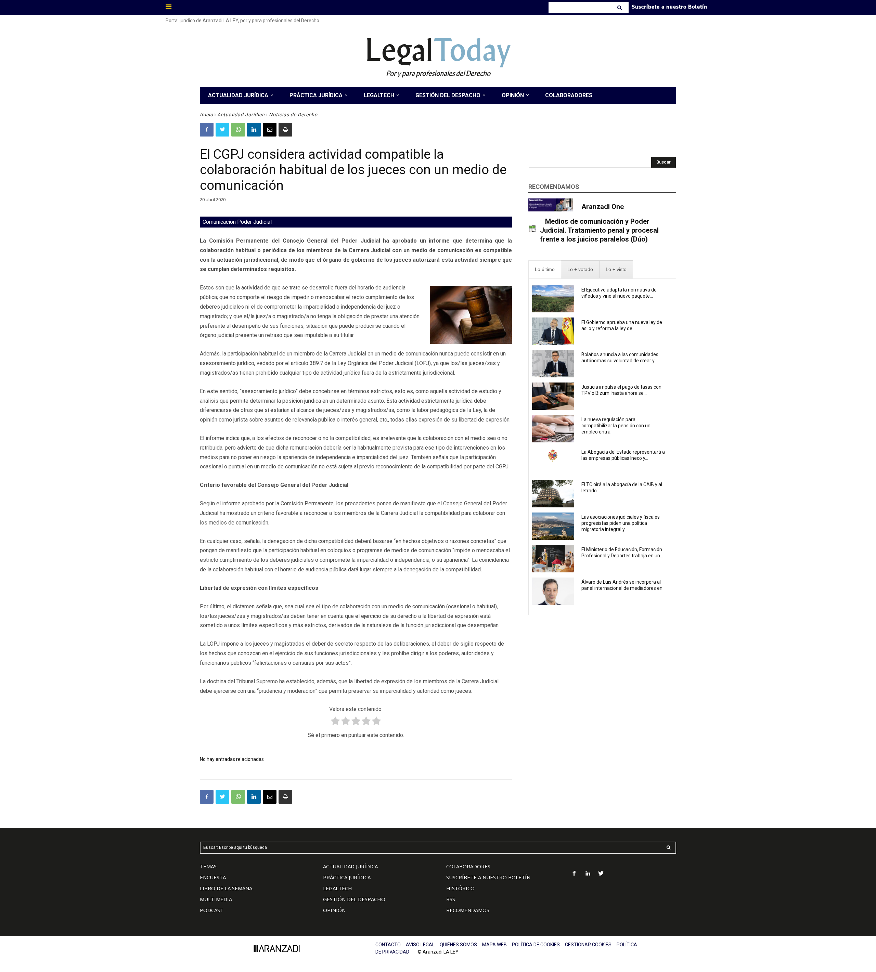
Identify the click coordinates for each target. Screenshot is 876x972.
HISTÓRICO (460, 888)
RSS (450, 899)
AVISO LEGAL (420, 944)
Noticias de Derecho (293, 114)
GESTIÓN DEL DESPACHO (354, 899)
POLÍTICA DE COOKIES (536, 944)
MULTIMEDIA (216, 899)
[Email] (269, 130)
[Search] (620, 7)
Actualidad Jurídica (241, 114)
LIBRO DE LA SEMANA (226, 888)
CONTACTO (388, 944)
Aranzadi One (602, 207)
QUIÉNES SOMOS (458, 944)
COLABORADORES (468, 866)
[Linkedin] (254, 130)
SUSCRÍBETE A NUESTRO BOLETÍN (488, 877)
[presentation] (544, 269)
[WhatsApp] (238, 130)
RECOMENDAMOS (467, 910)
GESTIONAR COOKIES (588, 944)
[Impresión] (285, 130)
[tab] (544, 269)
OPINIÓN (334, 910)
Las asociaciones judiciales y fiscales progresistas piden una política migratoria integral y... (620, 523)
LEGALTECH (337, 888)
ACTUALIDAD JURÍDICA (350, 866)
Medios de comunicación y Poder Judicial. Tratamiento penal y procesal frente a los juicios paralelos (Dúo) (599, 230)
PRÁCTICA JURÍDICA (347, 877)
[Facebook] (207, 130)
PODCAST (211, 910)
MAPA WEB (494, 944)
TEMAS (208, 866)
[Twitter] (222, 130)
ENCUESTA (213, 877)
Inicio (206, 114)
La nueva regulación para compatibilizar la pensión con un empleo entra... (615, 426)
